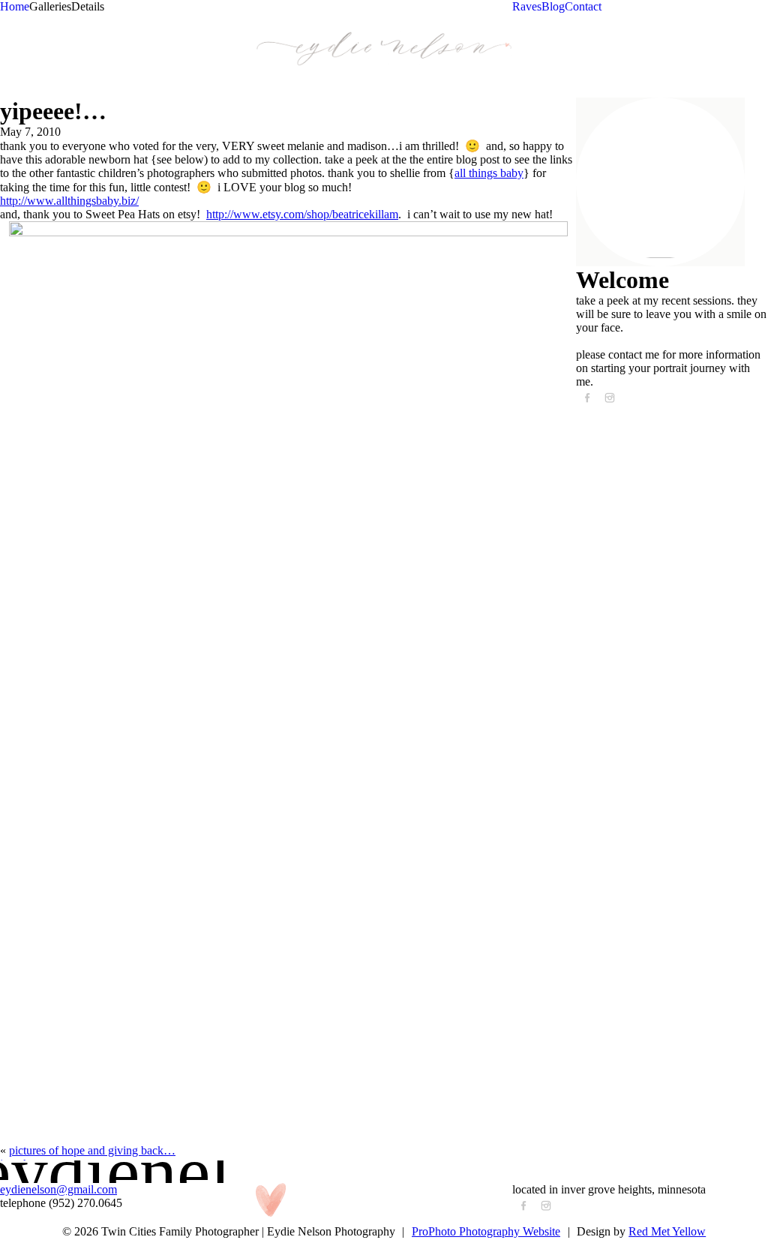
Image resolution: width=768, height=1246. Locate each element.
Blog (553, 6)
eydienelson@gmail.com (58, 1189)
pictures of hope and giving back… (92, 1150)
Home (14, 6)
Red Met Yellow (667, 1231)
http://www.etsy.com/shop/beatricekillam (302, 214)
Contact (583, 6)
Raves (527, 6)
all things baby (489, 173)
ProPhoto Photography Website (486, 1231)
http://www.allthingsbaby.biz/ (69, 200)
